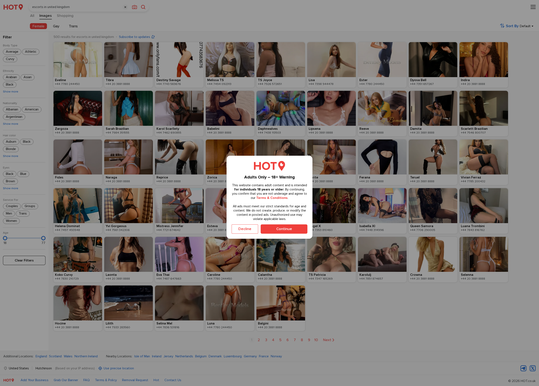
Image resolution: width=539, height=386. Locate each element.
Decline (244, 229)
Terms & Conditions (272, 198)
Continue (284, 229)
